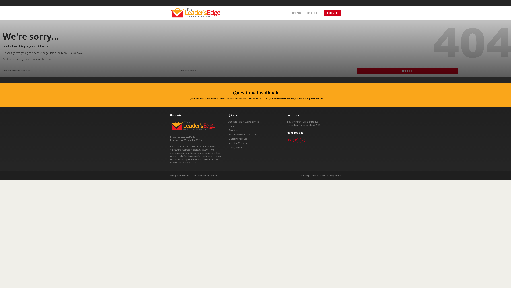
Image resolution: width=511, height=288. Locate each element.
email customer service (282, 98)
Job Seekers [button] (312, 13)
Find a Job (407, 71)
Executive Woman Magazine (242, 134)
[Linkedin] (295, 140)
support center (315, 98)
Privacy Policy (235, 147)
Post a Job (332, 13)
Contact (232, 126)
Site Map (305, 175)
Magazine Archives (237, 138)
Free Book (233, 130)
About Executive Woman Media (243, 121)
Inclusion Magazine (238, 143)
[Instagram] (302, 140)
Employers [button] (296, 13)
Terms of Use (318, 175)
